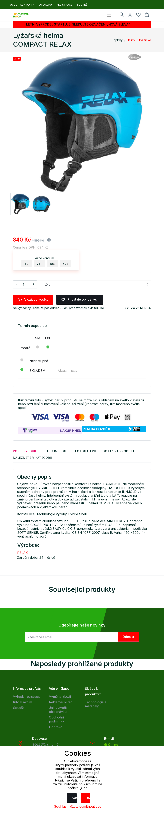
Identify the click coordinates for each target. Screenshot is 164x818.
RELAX (22, 553)
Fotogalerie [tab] (86, 451)
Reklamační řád (60, 702)
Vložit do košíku (36, 299)
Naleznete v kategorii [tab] (32, 457)
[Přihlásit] (130, 15)
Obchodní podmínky (56, 719)
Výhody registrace (27, 697)
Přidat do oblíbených (83, 299)
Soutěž (18, 708)
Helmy (131, 40)
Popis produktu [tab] (27, 451)
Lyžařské (145, 40)
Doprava (55, 727)
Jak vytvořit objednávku (58, 710)
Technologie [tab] (58, 451)
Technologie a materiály (95, 704)
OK (87, 798)
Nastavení (74, 798)
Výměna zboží (60, 697)
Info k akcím (22, 702)
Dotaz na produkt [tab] (119, 451)
